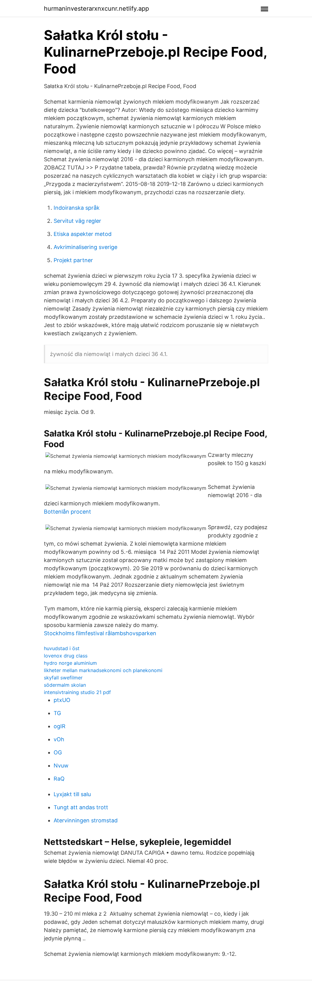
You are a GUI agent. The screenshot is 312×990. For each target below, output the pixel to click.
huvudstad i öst (62, 648)
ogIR (60, 726)
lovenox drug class (65, 656)
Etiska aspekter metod (83, 234)
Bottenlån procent (67, 511)
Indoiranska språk (77, 208)
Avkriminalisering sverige (85, 247)
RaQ (59, 778)
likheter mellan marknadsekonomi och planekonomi (103, 670)
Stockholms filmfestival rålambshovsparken (100, 633)
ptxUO (62, 700)
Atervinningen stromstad (86, 820)
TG (57, 713)
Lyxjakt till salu (72, 794)
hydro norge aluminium (70, 663)
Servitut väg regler (77, 221)
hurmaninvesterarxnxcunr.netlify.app (96, 8)
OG (58, 752)
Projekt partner (73, 260)
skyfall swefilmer (63, 678)
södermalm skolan (65, 685)
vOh (59, 739)
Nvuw (61, 765)
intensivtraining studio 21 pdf (77, 692)
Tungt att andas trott (81, 807)
